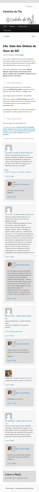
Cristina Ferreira (7, 132)
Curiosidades (30, 127)
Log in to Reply (9, 176)
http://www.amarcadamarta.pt (13, 331)
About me (12, 26)
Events (17, 129)
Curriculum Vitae (22, 26)
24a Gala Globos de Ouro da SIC (26, 131)
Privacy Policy (7, 30)
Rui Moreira (8, 378)
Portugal (5, 131)
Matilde (22, 55)
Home (5, 26)
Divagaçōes (11, 129)
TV (9, 131)
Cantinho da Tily (12, 11)
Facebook (21, 172)
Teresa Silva (8, 153)
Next (34, 36)
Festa (21, 129)
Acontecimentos (21, 127)
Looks (14, 132)
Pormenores (31, 129)
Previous (6, 36)
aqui (23, 65)
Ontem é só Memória (11, 172)
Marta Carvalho (9, 316)
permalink (6, 134)
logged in (14, 478)
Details (5, 129)
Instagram (28, 172)
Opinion (25, 129)
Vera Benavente (9, 421)
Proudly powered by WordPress (24, 488)
